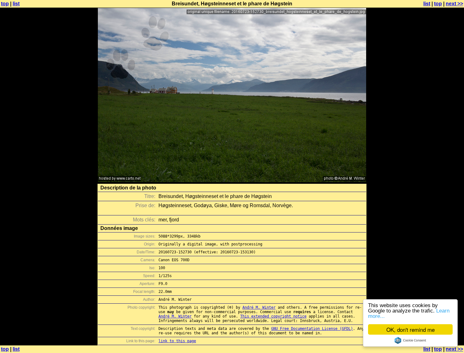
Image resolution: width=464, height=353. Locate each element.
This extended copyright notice (273, 316)
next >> (454, 3)
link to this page (177, 341)
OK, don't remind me (410, 329)
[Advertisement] (438, 156)
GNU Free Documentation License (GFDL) (312, 328)
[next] (232, 180)
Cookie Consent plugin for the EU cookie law (410, 340)
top (5, 3)
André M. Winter (259, 307)
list (16, 3)
